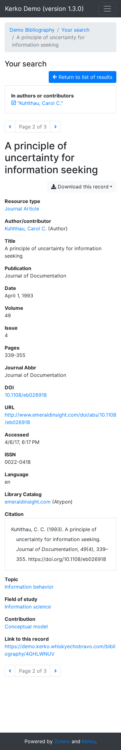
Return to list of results (84, 77)
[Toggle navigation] (107, 8)
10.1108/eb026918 (26, 395)
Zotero (62, 741)
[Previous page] (10, 127)
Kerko (88, 741)
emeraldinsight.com (28, 502)
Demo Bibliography (32, 30)
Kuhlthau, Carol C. (26, 228)
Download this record (82, 186)
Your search (75, 30)
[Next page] (55, 127)
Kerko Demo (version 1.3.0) (44, 8)
